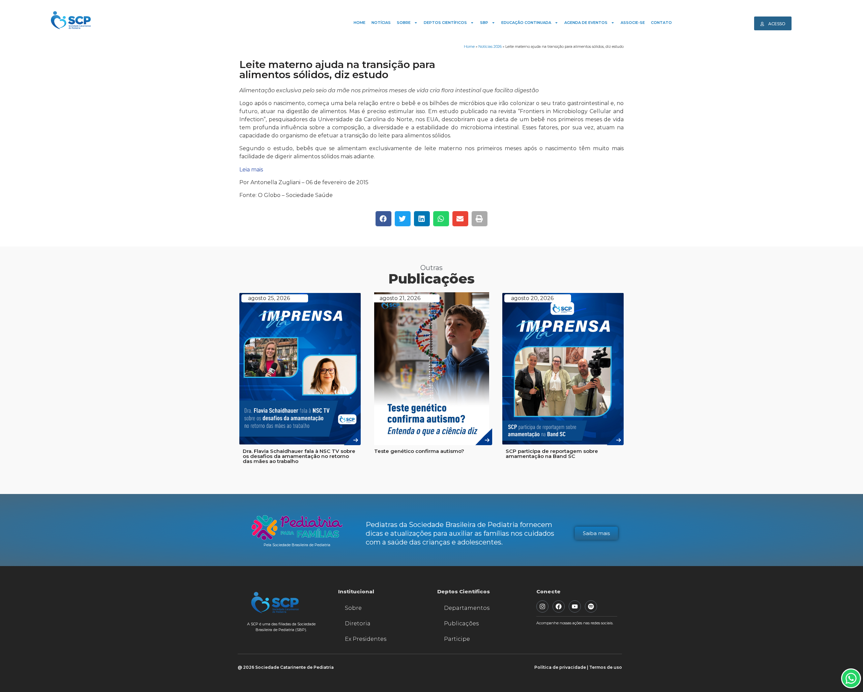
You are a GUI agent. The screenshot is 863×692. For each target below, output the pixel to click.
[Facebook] (559, 606)
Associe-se (633, 22)
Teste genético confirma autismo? (419, 451)
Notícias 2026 (490, 46)
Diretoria (357, 623)
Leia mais (251, 169)
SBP (484, 22)
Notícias (381, 22)
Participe (457, 639)
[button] (383, 218)
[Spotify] (591, 606)
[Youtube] (575, 606)
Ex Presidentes (365, 639)
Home (359, 22)
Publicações (461, 623)
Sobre (404, 22)
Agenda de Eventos (585, 22)
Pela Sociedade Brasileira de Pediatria (297, 544)
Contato (661, 22)
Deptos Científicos (445, 22)
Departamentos (466, 608)
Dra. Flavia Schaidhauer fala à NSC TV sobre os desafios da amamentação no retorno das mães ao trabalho (299, 456)
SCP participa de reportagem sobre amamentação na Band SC (552, 453)
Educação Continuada (526, 22)
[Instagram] (542, 606)
